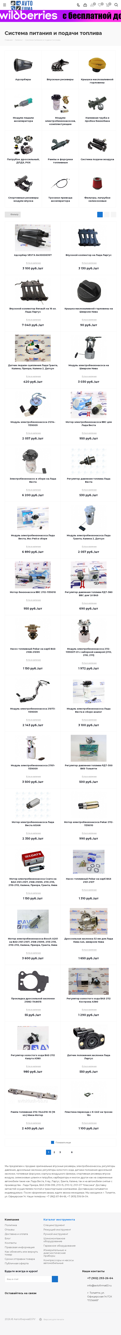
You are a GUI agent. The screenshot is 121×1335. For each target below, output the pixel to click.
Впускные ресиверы (60, 79)
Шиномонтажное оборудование (54, 1240)
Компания (12, 1219)
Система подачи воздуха (97, 159)
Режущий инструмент (57, 1229)
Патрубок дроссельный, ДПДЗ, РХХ (23, 161)
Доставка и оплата (16, 1233)
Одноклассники (23, 1300)
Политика (11, 1225)
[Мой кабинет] (85, 4)
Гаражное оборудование (59, 1245)
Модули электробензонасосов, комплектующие (60, 121)
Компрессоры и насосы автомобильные (58, 1262)
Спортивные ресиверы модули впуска (23, 199)
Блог (8, 1238)
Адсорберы (23, 79)
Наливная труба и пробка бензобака (97, 119)
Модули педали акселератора (23, 119)
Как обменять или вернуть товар (21, 1253)
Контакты (11, 1242)
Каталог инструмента (59, 1219)
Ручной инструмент (55, 1233)
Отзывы (9, 1229)
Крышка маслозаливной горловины (97, 81)
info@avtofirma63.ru (99, 1285)
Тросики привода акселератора (60, 199)
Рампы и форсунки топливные (60, 161)
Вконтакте (8, 1300)
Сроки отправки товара (20, 1258)
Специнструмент (54, 1225)
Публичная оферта (17, 1263)
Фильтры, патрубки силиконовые (97, 199)
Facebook (16, 1300)
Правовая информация (20, 1247)
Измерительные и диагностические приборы (54, 1253)
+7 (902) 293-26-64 (100, 1278)
